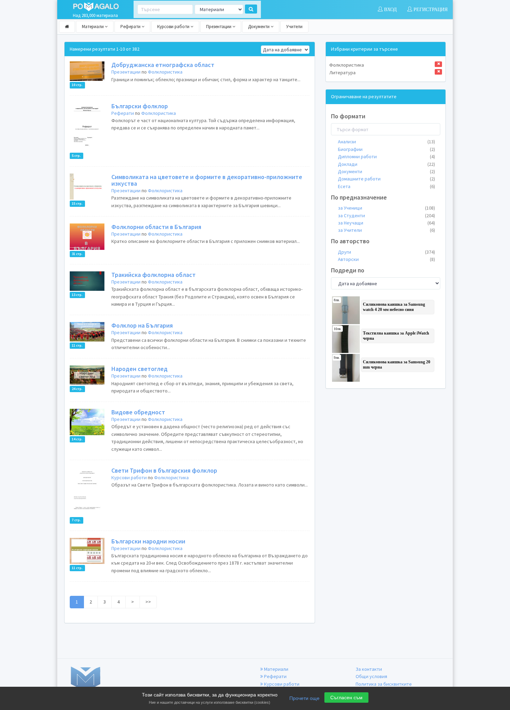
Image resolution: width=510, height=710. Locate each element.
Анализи (386, 141)
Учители (294, 26)
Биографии (386, 149)
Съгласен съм (346, 697)
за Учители (386, 230)
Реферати (131, 26)
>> (148, 602)
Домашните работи (386, 179)
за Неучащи (386, 223)
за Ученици (386, 208)
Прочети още (304, 698)
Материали (93, 26)
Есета (386, 186)
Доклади (386, 164)
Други (386, 252)
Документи (259, 26)
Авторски (386, 259)
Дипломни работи (386, 156)
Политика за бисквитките (384, 684)
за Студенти (386, 215)
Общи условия (371, 676)
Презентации (219, 26)
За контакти (369, 669)
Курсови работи (173, 26)
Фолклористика (165, 72)
